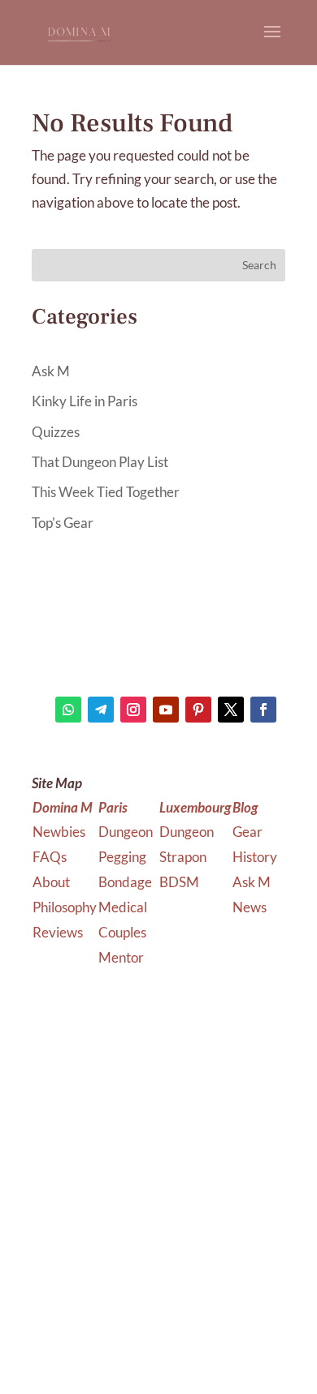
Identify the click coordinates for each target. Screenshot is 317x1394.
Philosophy (65, 907)
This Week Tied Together (106, 491)
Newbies (59, 831)
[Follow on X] (231, 710)
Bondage (126, 881)
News (249, 907)
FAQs (50, 856)
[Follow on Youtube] (166, 710)
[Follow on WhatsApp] (68, 710)
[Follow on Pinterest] (198, 710)
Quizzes (56, 431)
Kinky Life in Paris (84, 401)
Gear (247, 831)
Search (259, 265)
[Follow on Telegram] (101, 710)
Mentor (121, 957)
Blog (245, 807)
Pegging (123, 856)
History (254, 856)
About (51, 881)
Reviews (58, 932)
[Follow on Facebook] (263, 710)
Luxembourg (195, 807)
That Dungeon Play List (100, 461)
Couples (123, 932)
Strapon (182, 856)
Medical (124, 907)
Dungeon (126, 831)
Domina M (63, 807)
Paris (113, 807)
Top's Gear (62, 522)
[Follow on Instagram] (133, 710)
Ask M (51, 371)
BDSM (179, 881)
